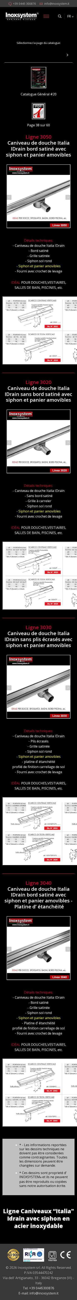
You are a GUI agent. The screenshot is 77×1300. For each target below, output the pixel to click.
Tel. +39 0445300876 (38, 1288)
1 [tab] (36, 233)
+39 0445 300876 (24, 4)
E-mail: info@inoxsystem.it (38, 1293)
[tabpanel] (38, 196)
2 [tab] (41, 233)
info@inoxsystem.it (56, 4)
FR (69, 16)
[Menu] (46, 16)
